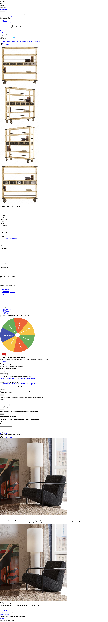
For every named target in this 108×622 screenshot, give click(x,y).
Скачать (1, 209)
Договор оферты (5, 291)
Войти (1, 436)
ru (0, 30)
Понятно (2, 394)
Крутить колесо (3, 361)
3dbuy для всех (3, 16)
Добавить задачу (3, 9)
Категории (4, 20)
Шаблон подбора (19, 16)
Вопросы (4, 298)
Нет (3, 389)
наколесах (14, 238)
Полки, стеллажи (5, 44)
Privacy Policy (5, 313)
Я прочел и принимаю (5, 432)
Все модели (4, 21)
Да (1, 389)
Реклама (4, 301)
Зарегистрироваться (10, 437)
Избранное (9, 16)
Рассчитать (2, 254)
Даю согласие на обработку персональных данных (11, 434)
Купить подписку (5, 302)
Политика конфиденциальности (8, 292)
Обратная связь (5, 294)
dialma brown (5, 238)
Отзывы (4, 295)
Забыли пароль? (3, 431)
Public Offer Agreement (6, 309)
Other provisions (5, 311)
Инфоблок (13, 16)
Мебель (3, 43)
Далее (1, 523)
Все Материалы (6, 22)
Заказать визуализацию (28, 16)
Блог (3, 296)
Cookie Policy (5, 312)
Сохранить (2, 11)
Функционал (4, 297)
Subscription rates (5, 310)
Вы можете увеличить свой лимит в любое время (17, 378)
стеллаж (10, 238)
